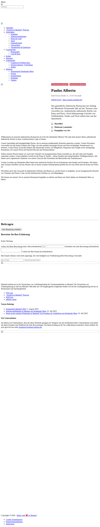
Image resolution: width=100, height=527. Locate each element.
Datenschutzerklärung (14, 522)
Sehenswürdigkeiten (18, 36)
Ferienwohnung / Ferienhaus (22, 65)
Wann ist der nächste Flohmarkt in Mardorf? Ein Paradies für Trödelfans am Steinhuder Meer (41, 313)
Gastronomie (11, 50)
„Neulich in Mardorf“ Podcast (17, 30)
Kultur (8, 56)
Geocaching (15, 45)
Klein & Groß (16, 39)
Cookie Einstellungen (14, 520)
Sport (13, 41)
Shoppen (9, 58)
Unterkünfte (10, 60)
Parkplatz (14, 78)
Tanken (13, 80)
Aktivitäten (10, 32)
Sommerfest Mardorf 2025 (16, 309)
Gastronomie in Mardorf (60, 84)
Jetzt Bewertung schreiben (11, 229)
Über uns (9, 293)
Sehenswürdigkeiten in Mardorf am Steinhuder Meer (26, 311)
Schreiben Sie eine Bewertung (82, 246)
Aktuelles (9, 28)
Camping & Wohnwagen (20, 63)
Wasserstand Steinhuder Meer (22, 71)
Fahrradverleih (16, 43)
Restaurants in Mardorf (77, 84)
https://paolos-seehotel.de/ (72, 100)
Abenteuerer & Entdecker (20, 47)
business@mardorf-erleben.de (30, 327)
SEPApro (9, 297)
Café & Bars (15, 54)
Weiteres (9, 69)
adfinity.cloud (11, 299)
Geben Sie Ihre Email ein (37, 252)
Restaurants (15, 52)
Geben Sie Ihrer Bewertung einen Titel (21, 246)
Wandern (14, 34)
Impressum (10, 524)
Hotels (13, 67)
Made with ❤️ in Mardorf (27, 515)
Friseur (13, 74)
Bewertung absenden (32, 260)
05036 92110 (56, 100)
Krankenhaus (16, 76)
